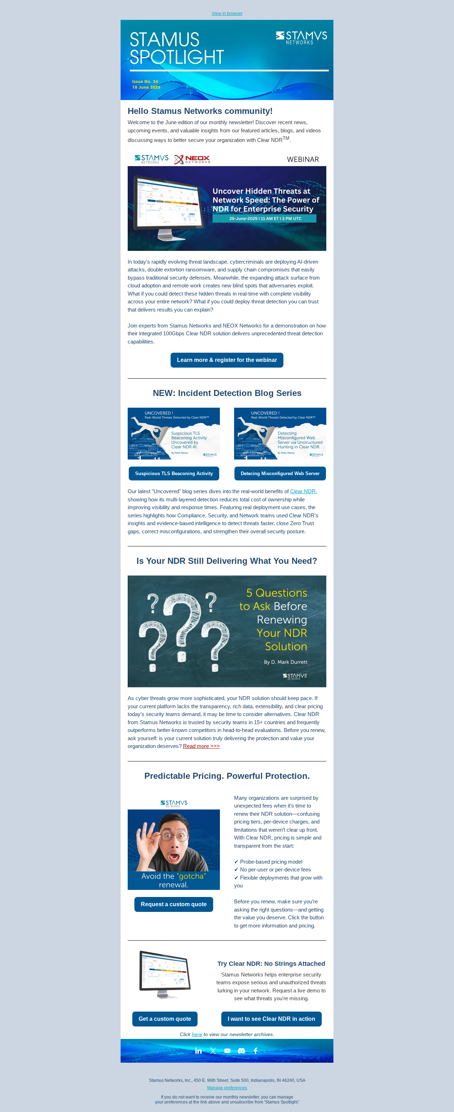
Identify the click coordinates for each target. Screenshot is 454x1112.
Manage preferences (227, 1087)
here (197, 1034)
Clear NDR (303, 491)
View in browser (227, 13)
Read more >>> (201, 746)
